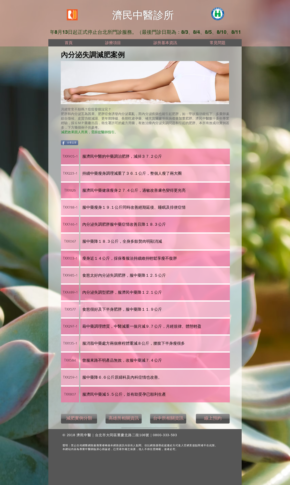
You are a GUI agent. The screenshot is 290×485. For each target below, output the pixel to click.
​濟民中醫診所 (143, 15)
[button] (113, 42)
